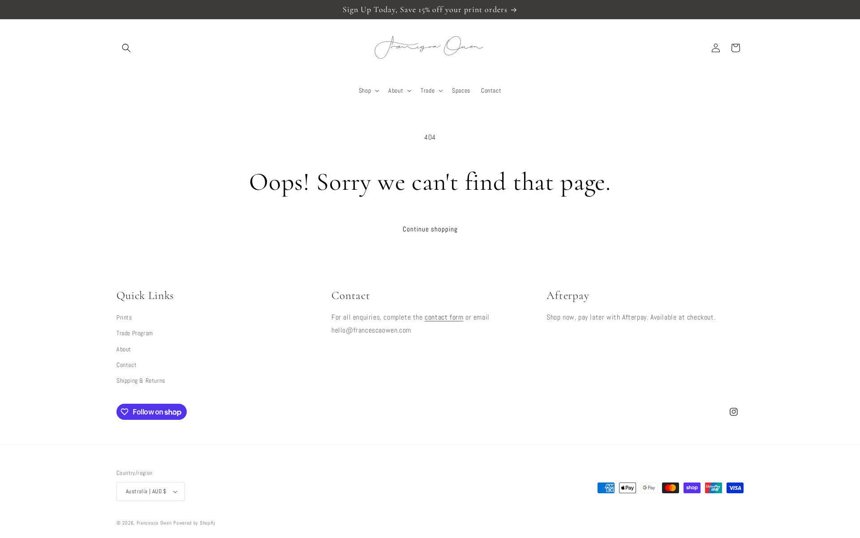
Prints (124, 317)
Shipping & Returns (140, 380)
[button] (126, 48)
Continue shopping (430, 229)
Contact (126, 365)
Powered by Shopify (194, 523)
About (123, 349)
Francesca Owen (154, 523)
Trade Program (134, 333)
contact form (444, 317)
